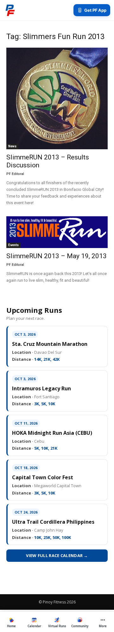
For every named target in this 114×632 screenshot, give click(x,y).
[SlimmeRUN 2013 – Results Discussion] (57, 98)
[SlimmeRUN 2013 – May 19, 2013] (57, 232)
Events (13, 245)
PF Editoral (15, 174)
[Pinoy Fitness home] (10, 10)
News (12, 146)
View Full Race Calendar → (57, 555)
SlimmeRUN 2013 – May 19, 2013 (56, 256)
